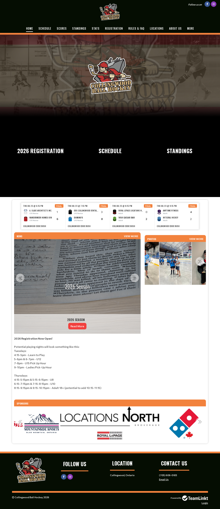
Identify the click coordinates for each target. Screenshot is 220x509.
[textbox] (77, 366)
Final (59, 206)
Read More (77, 326)
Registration (114, 28)
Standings (79, 28)
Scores (62, 28)
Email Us (164, 479)
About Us (175, 28)
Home (29, 28)
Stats (96, 28)
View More (131, 236)
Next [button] (134, 278)
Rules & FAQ (136, 28)
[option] (43, 216)
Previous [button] (20, 278)
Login (205, 502)
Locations (157, 28)
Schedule (44, 28)
